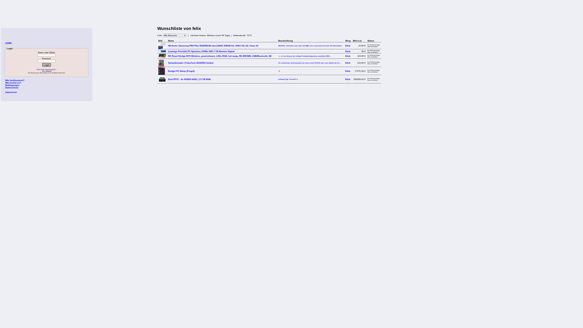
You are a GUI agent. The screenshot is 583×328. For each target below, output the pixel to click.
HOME (8, 43)
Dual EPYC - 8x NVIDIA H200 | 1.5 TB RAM (189, 79)
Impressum (11, 92)
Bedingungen (12, 85)
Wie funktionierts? (14, 80)
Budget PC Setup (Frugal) (181, 71)
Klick (347, 45)
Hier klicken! (47, 71)
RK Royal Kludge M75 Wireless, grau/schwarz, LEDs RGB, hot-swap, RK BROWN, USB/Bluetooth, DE (220, 56)
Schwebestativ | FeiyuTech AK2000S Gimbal (190, 63)
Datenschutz (11, 87)
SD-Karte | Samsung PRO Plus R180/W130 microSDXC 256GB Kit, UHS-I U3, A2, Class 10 (213, 45)
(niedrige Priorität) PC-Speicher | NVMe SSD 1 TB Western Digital (201, 51)
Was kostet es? (13, 83)
